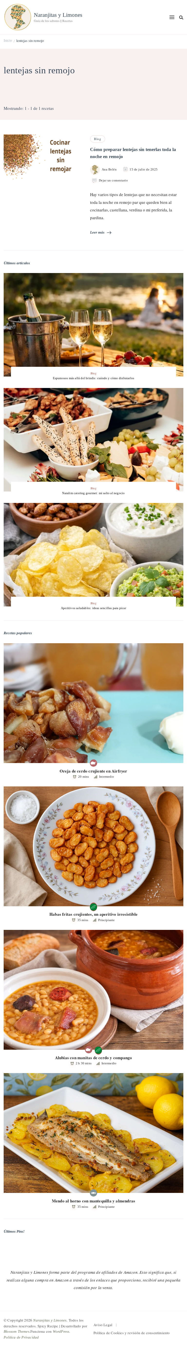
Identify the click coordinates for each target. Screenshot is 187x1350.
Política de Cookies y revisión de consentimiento (132, 1332)
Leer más (97, 232)
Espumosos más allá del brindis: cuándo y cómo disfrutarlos (93, 378)
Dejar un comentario (113, 180)
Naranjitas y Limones (58, 15)
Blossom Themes (16, 1331)
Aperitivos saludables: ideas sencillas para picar (93, 608)
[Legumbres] (93, 906)
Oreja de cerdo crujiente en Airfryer (93, 771)
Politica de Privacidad (21, 1337)
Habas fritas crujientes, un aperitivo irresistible (93, 914)
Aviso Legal (103, 1324)
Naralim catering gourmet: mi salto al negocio (93, 493)
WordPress (61, 1331)
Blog (97, 139)
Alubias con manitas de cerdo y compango (93, 1058)
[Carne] (93, 763)
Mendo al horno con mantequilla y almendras (93, 1201)
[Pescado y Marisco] (93, 1193)
